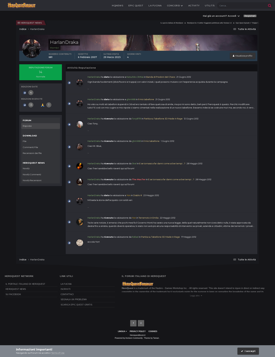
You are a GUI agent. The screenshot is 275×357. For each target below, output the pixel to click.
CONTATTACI (67, 294)
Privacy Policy (138, 331)
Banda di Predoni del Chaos (160, 77)
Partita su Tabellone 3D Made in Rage (163, 118)
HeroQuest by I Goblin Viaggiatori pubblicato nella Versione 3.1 (202, 23)
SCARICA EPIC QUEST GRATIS (76, 305)
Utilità (210, 5)
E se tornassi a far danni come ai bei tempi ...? (162, 163)
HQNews (117, 5)
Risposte (27, 126)
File (24, 141)
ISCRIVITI (66, 289)
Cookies (152, 331)
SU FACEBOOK (13, 294)
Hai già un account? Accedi (220, 15)
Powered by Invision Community (129, 338)
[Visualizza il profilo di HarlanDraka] (79, 82)
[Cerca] (270, 5)
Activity (194, 5)
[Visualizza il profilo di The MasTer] (79, 181)
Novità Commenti (32, 174)
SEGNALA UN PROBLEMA (74, 299)
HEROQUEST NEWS (16, 289)
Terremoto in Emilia (149, 217)
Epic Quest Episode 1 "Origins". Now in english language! (248, 23)
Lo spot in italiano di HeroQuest (164, 23)
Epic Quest (135, 5)
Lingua (122, 331)
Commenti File (30, 147)
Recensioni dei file (32, 153)
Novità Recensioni (32, 180)
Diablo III (137, 195)
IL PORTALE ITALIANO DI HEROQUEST (25, 284)
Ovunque (258, 5)
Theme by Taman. (151, 338)
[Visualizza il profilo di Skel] (79, 166)
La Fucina (155, 5)
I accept (249, 351)
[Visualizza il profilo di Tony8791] (79, 124)
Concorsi (174, 5)
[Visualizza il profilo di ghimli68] (79, 146)
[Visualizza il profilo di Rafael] (79, 242)
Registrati (250, 16)
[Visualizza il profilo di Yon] (79, 222)
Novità (26, 168)
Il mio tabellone (146, 99)
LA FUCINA (66, 284)
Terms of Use (57, 353)
